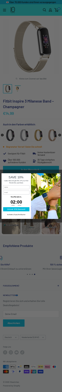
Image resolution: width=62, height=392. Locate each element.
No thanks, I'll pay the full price (16, 215)
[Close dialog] (58, 175)
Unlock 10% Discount (16, 209)
